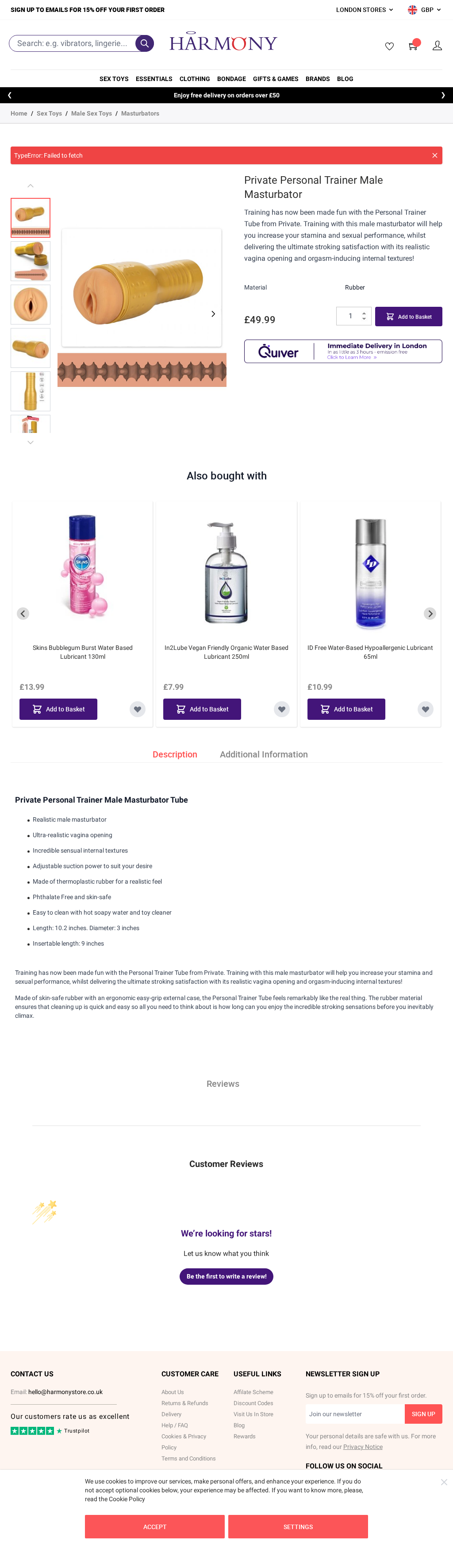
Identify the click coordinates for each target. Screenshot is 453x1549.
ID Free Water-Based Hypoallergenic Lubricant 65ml (370, 652)
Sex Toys (114, 78)
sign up (423, 1414)
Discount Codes (253, 1403)
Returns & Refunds (184, 1403)
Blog (345, 78)
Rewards (245, 1436)
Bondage (231, 78)
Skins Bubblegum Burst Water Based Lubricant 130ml (83, 652)
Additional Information (264, 754)
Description (175, 754)
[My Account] (437, 46)
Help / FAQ (174, 1425)
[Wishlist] (386, 47)
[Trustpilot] (33, 1433)
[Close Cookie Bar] (444, 1482)
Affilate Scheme (253, 1392)
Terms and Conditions (188, 1458)
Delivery (171, 1414)
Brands (318, 78)
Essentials (154, 78)
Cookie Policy (127, 1499)
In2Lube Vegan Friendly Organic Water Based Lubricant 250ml (226, 652)
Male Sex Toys (91, 113)
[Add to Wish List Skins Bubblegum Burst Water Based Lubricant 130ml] (138, 709)
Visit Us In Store (253, 1414)
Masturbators (140, 113)
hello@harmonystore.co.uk (65, 1391)
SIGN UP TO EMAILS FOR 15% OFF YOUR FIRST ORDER (88, 9)
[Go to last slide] (23, 613)
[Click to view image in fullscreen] (142, 308)
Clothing (195, 78)
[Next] (212, 314)
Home (19, 113)
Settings (298, 1526)
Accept (155, 1526)
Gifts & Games (276, 78)
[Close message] (435, 155)
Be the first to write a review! (227, 1276)
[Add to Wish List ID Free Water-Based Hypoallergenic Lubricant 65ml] (426, 709)
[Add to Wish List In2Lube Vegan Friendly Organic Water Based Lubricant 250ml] (282, 709)
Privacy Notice (363, 1446)
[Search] (144, 43)
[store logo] (223, 41)
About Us (172, 1392)
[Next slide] (430, 613)
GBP (427, 9)
